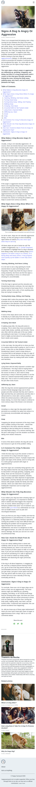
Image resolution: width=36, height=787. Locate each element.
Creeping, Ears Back (11, 106)
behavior (3, 629)
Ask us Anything (6, 770)
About (3, 767)
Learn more (22, 783)
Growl (6, 114)
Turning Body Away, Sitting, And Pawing (17, 102)
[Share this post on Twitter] (18, 623)
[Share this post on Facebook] (14, 623)
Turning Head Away (10, 100)
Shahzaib (8, 753)
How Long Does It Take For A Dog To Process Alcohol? (17, 727)
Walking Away (8, 104)
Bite (5, 118)
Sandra (7, 730)
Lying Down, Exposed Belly (13, 110)
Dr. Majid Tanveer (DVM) (12, 705)
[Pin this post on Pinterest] (22, 623)
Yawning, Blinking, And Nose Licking (16, 98)
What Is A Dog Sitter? (9, 703)
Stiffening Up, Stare (10, 112)
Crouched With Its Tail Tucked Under (16, 108)
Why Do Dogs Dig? (8, 751)
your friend (13, 508)
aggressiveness (6, 58)
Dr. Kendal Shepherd (25, 247)
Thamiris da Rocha (10, 37)
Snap (6, 116)
